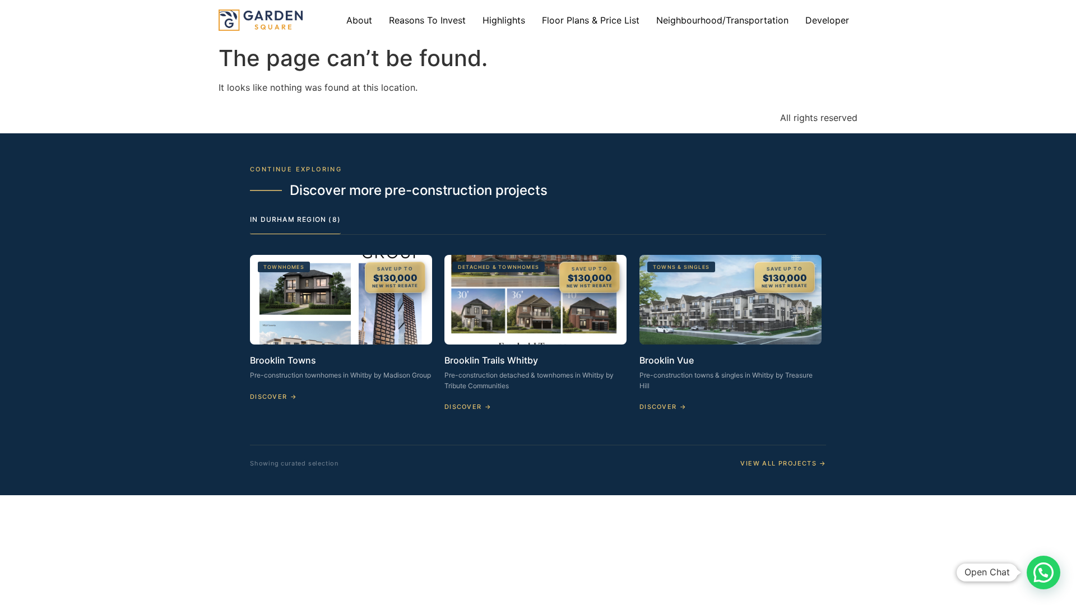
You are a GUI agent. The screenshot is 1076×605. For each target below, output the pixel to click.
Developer (827, 20)
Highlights (504, 20)
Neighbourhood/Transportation (722, 20)
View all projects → (783, 463)
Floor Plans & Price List (590, 20)
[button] (1043, 572)
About (359, 20)
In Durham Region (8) (295, 219)
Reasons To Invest (427, 20)
